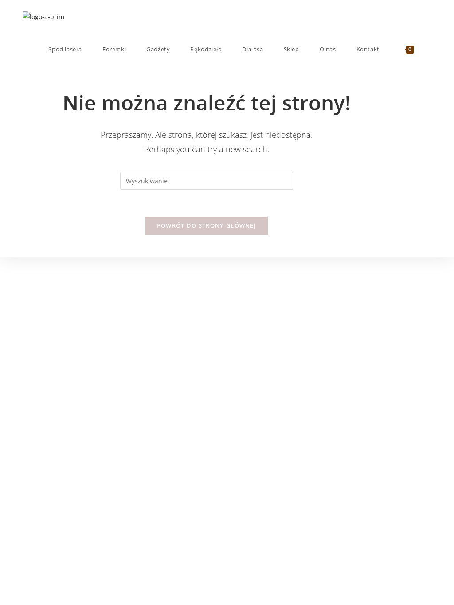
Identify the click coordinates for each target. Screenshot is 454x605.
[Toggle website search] (429, 49)
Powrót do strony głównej (206, 225)
